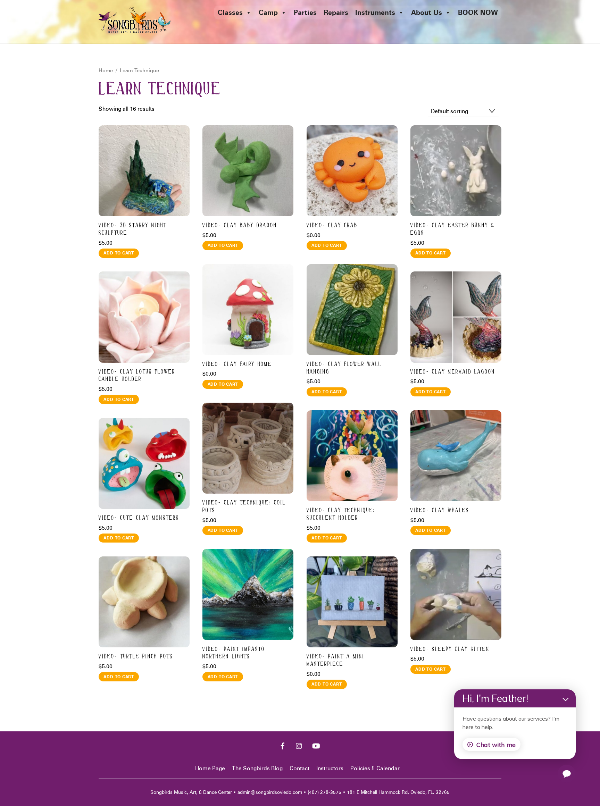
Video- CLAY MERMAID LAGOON (452, 372)
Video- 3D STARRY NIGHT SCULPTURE (133, 229)
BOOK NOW (478, 12)
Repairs (336, 12)
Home (106, 70)
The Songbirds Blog (257, 768)
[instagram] (299, 745)
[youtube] (316, 745)
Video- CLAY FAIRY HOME (237, 364)
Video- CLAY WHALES (439, 510)
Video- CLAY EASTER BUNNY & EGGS (452, 229)
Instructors (329, 768)
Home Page (210, 768)
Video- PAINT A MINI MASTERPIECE (336, 660)
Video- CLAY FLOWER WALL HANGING (344, 368)
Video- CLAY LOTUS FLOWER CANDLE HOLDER (137, 375)
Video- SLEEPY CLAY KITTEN (450, 649)
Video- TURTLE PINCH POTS (136, 656)
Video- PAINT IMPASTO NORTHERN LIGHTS (233, 653)
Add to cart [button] (118, 252)
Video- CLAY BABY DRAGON (239, 225)
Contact (299, 768)
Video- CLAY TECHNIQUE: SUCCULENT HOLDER (341, 514)
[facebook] (283, 745)
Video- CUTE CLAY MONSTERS (139, 518)
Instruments (375, 12)
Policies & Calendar (375, 768)
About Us (426, 12)
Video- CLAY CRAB (332, 225)
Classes (230, 12)
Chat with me (496, 744)
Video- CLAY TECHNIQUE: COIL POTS (244, 506)
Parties (305, 12)
